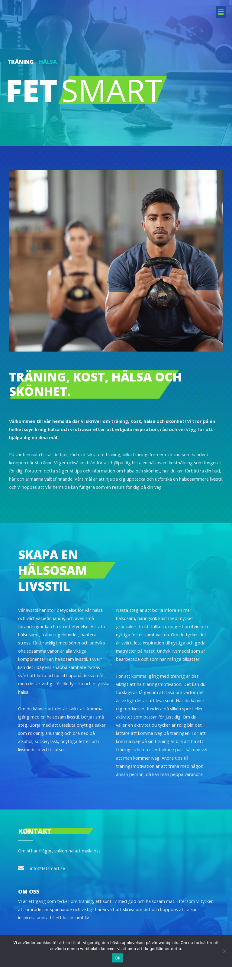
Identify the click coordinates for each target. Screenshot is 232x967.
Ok (117, 958)
